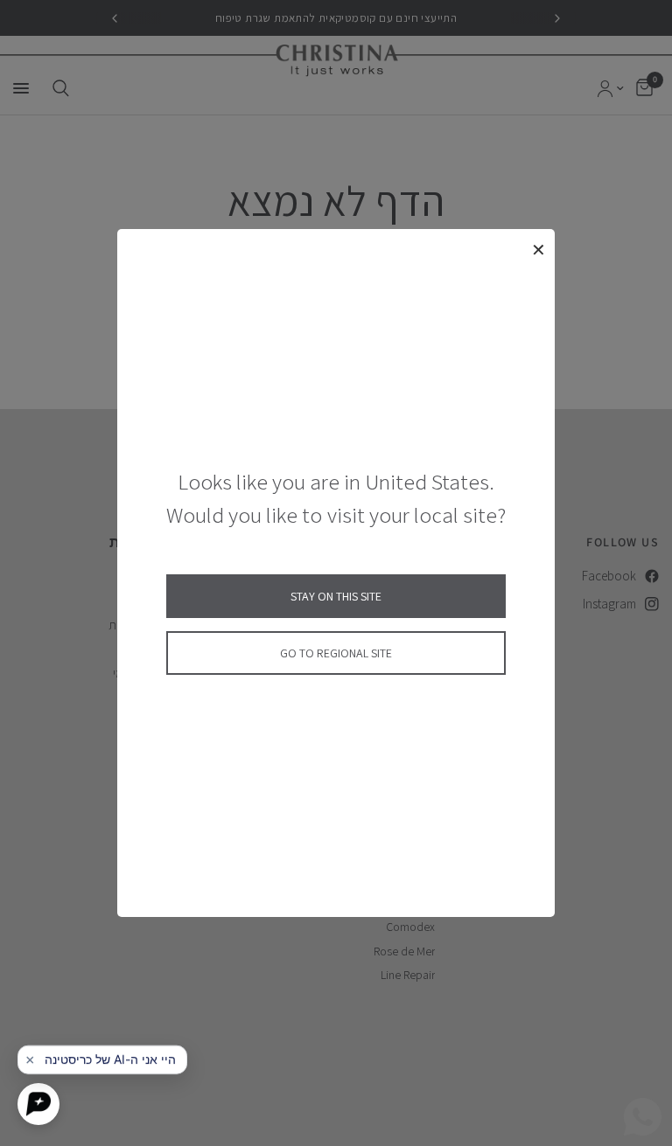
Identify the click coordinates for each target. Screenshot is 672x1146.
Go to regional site (336, 653)
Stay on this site (336, 596)
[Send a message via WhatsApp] (642, 1116)
